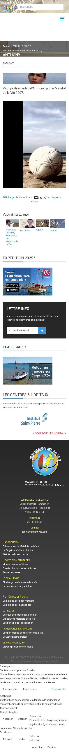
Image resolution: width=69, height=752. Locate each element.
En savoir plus (59, 689)
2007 (26, 46)
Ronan (53, 230)
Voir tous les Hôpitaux (50, 433)
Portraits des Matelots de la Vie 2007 (21, 50)
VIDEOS (17, 46)
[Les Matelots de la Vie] (17, 7)
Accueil (6, 46)
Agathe (39, 229)
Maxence (25, 230)
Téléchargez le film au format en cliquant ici (32, 197)
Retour (34, 201)
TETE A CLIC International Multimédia (43, 657)
